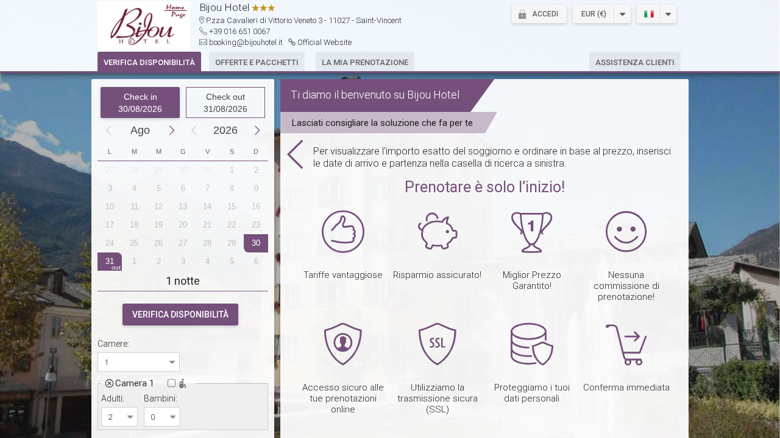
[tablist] (390, 65)
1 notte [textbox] (183, 280)
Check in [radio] (140, 103)
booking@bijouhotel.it (246, 42)
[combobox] (131, 362)
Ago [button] (140, 130)
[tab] (149, 61)
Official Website (324, 42)
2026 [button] (225, 130)
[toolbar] (581, 13)
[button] (539, 14)
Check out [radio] (225, 103)
